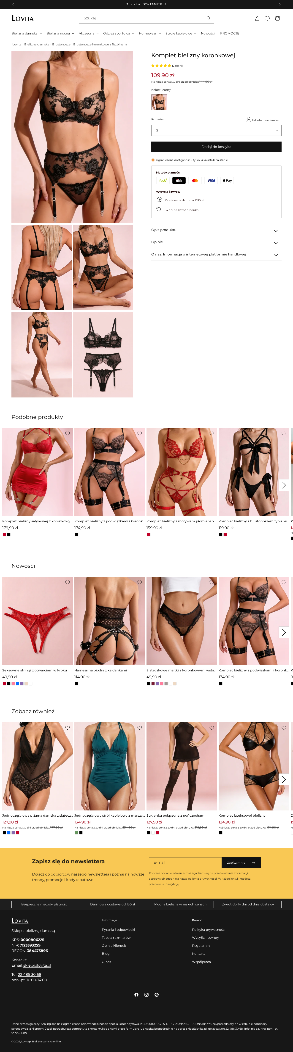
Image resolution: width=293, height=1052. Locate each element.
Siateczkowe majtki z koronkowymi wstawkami (181, 670)
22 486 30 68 (29, 974)
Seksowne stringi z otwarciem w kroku (34, 670)
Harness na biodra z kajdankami (100, 670)
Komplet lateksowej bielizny (242, 815)
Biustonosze (61, 44)
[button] (26, 33)
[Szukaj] (209, 18)
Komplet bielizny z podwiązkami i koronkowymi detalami (109, 521)
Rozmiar (157, 119)
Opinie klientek (114, 946)
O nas (106, 962)
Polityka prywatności (208, 930)
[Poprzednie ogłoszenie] (13, 4)
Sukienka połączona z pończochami (175, 815)
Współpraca (201, 962)
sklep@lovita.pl (37, 965)
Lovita (17, 44)
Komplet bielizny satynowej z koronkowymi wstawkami (36, 521)
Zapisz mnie (236, 862)
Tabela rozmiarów (265, 120)
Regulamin (201, 946)
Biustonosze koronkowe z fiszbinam (100, 44)
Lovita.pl (26, 1041)
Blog (106, 954)
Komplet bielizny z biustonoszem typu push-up (254, 521)
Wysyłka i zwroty (205, 938)
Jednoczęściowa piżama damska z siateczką (37, 815)
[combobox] (146, 18)
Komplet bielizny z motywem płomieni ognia (181, 521)
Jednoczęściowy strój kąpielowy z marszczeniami (109, 815)
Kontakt (198, 954)
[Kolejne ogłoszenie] (280, 4)
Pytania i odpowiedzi (118, 930)
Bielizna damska (36, 44)
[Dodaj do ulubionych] (67, 433)
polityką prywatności (202, 878)
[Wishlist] (267, 18)
